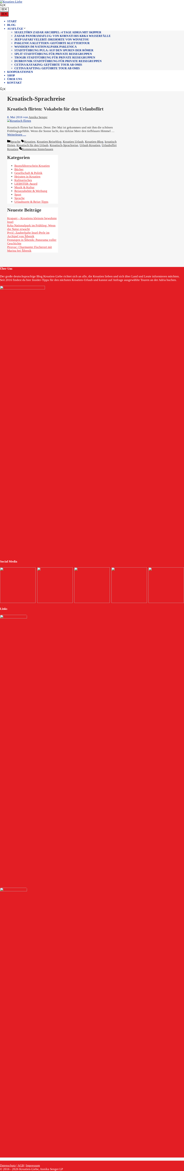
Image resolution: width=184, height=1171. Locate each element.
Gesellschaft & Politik (28, 173)
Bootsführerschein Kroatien (32, 165)
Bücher (19, 169)
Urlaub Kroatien (90, 145)
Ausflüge (15, 28)
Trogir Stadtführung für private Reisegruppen (54, 57)
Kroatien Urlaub (73, 141)
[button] (3, 5)
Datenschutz (8, 1165)
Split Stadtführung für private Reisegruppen (53, 53)
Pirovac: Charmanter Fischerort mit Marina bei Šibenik (29, 248)
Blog (11, 24)
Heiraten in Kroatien (27, 176)
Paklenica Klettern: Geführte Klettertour (52, 43)
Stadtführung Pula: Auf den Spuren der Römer (53, 50)
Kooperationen (20, 71)
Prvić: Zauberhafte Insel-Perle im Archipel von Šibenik (28, 234)
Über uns (14, 79)
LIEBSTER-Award (25, 183)
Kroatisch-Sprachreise (64, 145)
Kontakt (14, 82)
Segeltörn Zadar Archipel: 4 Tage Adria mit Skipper (57, 32)
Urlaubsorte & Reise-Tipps (31, 201)
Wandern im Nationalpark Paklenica (45, 46)
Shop (11, 75)
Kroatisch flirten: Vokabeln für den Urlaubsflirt (55, 109)
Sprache (15, 141)
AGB (21, 1165)
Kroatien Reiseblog (49, 141)
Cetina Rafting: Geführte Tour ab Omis (47, 68)
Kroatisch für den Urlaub (32, 145)
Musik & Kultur (24, 187)
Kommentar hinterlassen (37, 149)
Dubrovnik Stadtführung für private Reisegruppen (58, 61)
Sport (17, 194)
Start (12, 21)
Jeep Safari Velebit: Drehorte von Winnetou (51, 39)
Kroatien (29, 141)
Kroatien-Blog (94, 141)
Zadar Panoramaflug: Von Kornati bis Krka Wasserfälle (62, 35)
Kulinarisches (23, 180)
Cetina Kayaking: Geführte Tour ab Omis (48, 64)
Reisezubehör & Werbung (30, 191)
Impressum (33, 1165)
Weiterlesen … (16, 134)
